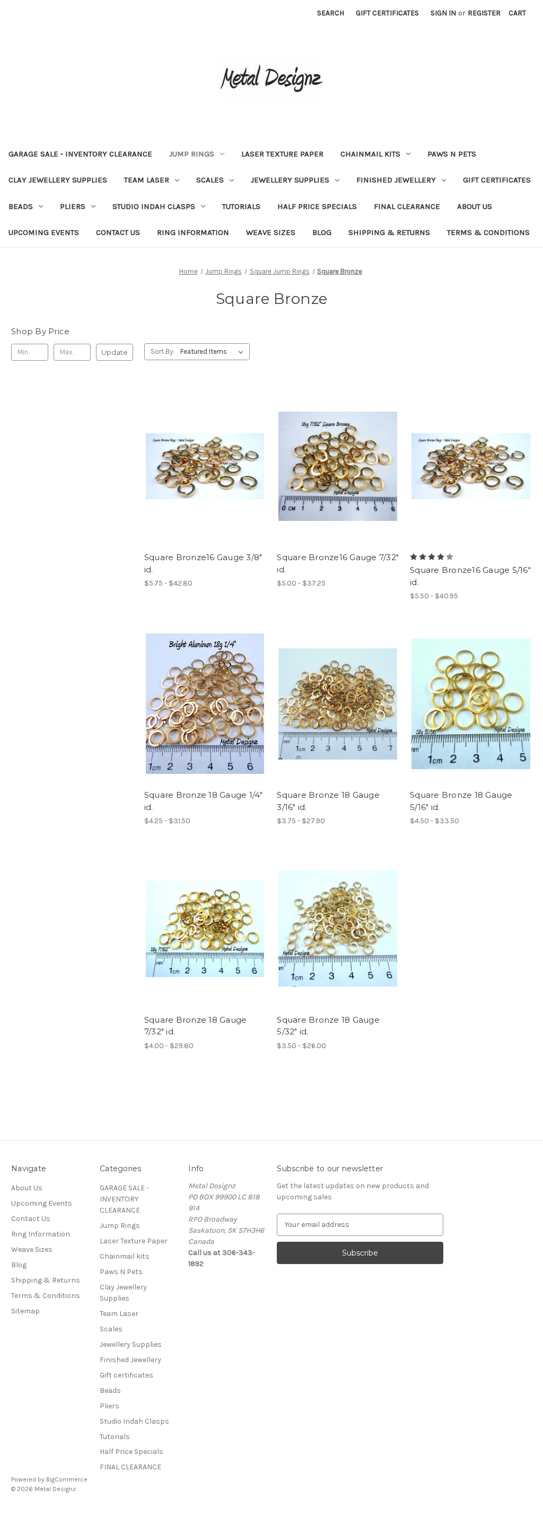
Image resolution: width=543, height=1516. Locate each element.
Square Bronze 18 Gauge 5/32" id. (328, 1026)
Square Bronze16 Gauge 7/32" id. (338, 563)
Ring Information (193, 232)
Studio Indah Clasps (153, 206)
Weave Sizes (270, 232)
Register (484, 13)
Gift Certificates (387, 13)
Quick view (196, 447)
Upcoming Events (43, 232)
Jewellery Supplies (290, 180)
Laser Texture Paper (282, 154)
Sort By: (162, 351)
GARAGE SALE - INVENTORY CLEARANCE (80, 154)
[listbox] (214, 352)
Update (114, 352)
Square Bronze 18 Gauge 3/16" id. (328, 801)
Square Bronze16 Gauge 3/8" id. (203, 563)
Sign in (443, 13)
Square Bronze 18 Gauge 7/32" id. (195, 1026)
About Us (474, 206)
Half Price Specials (317, 206)
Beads (20, 206)
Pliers (72, 206)
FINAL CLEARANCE (407, 206)
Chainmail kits (370, 154)
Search (330, 13)
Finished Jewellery (396, 180)
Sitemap (25, 1310)
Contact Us (118, 232)
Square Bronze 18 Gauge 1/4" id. (203, 801)
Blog (321, 232)
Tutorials (241, 206)
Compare (201, 466)
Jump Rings (191, 154)
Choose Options (205, 485)
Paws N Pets (451, 154)
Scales (210, 180)
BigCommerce (66, 1479)
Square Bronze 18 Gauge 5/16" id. (461, 801)
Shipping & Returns (389, 232)
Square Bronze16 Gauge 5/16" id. (470, 576)
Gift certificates (497, 180)
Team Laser (146, 180)
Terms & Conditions (488, 232)
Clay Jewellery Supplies (57, 180)
